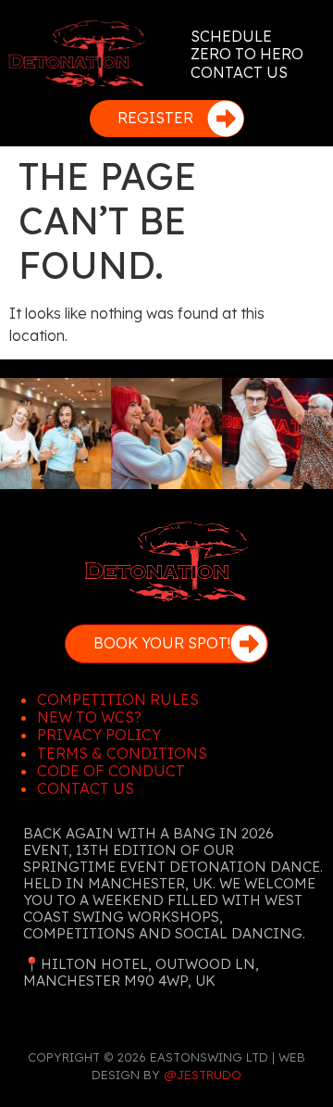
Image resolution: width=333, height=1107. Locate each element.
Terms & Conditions (122, 753)
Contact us (85, 788)
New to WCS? (89, 717)
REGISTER (155, 117)
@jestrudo (202, 1074)
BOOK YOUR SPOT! (161, 643)
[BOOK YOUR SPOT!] (248, 643)
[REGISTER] (225, 118)
